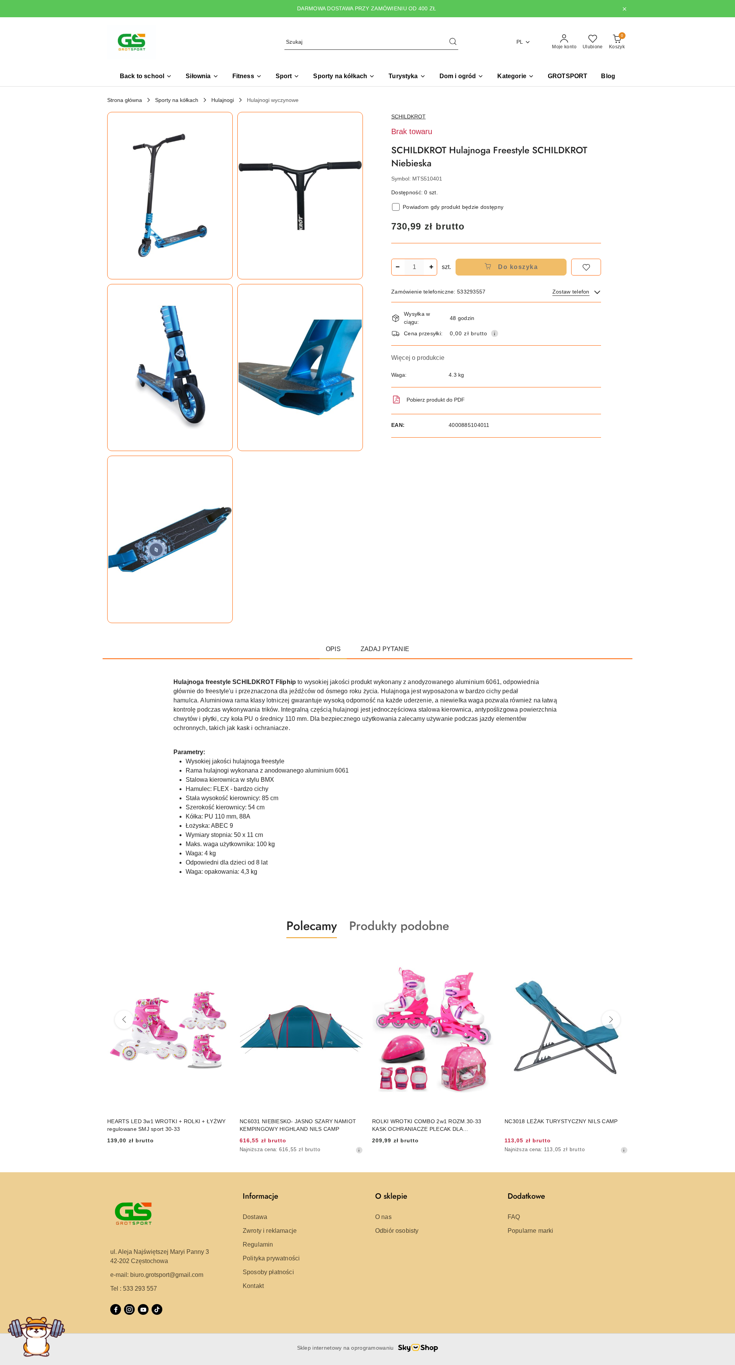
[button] (515, 77)
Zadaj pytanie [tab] (385, 649)
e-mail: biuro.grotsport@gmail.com (156, 1274)
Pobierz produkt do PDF (436, 400)
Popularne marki (530, 1230)
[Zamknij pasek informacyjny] (624, 8)
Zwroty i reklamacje (270, 1230)
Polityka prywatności (271, 1258)
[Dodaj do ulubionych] (586, 267)
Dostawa (255, 1217)
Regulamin (258, 1244)
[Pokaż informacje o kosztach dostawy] (494, 333)
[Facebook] (115, 1309)
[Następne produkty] (611, 1020)
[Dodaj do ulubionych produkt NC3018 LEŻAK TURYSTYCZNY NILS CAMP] (619, 956)
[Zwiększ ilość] (431, 267)
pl (519, 42)
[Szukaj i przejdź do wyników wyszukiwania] (453, 42)
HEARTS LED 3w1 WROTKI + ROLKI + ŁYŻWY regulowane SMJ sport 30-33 (166, 1125)
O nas (383, 1217)
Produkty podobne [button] (399, 926)
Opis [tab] (333, 649)
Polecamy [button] (311, 926)
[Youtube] (143, 1309)
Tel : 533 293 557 (133, 1288)
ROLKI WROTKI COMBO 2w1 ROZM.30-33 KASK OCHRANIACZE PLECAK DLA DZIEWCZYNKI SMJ (426, 1125)
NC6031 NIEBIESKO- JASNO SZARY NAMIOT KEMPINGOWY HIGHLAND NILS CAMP (298, 1125)
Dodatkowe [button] (526, 1196)
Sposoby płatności (268, 1272)
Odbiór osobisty (396, 1230)
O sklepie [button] (391, 1196)
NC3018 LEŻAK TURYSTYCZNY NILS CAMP (561, 1121)
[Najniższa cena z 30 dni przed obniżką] (359, 1150)
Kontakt (253, 1286)
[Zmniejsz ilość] (397, 267)
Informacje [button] (260, 1196)
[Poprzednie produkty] (124, 1020)
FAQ (514, 1217)
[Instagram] (129, 1309)
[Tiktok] (157, 1309)
